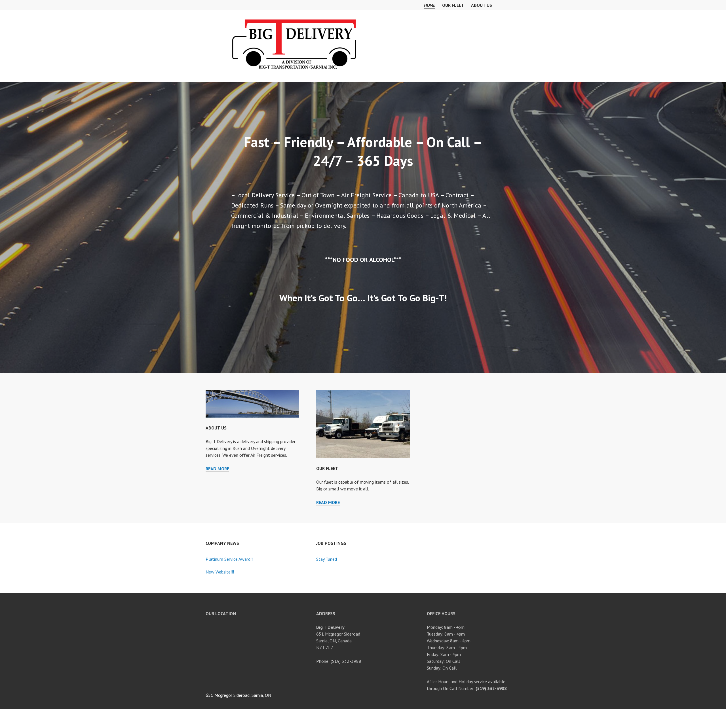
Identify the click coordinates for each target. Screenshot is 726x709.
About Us (481, 5)
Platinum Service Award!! (229, 559)
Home (429, 5)
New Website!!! (220, 572)
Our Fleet (453, 5)
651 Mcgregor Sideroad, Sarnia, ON (238, 695)
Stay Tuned (326, 559)
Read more (217, 469)
